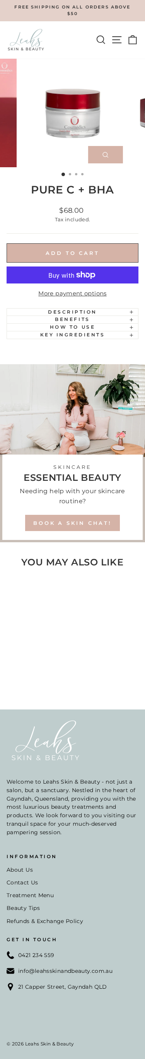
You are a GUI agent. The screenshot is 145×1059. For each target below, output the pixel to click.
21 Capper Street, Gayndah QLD (62, 986)
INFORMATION (32, 856)
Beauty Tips (23, 908)
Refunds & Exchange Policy (45, 921)
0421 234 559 (36, 955)
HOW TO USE (72, 327)
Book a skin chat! (72, 523)
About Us (20, 870)
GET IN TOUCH (32, 939)
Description (72, 312)
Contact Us (22, 882)
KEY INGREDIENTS (72, 335)
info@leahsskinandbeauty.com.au (65, 970)
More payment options (72, 293)
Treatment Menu (30, 895)
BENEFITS (72, 319)
